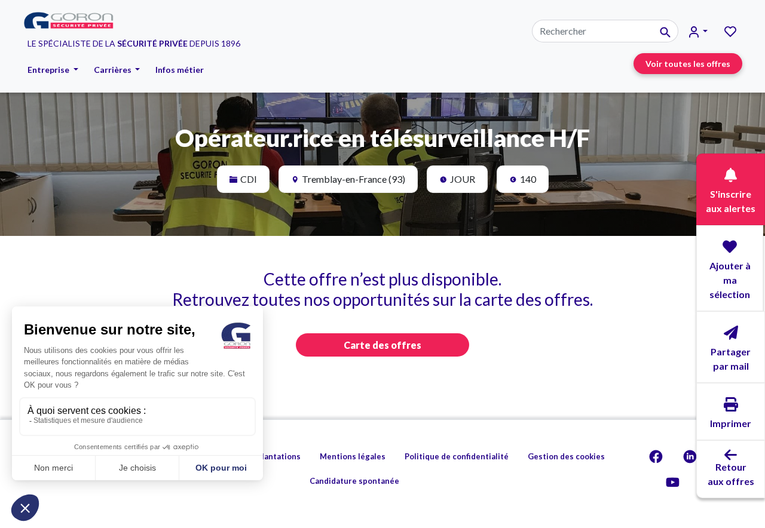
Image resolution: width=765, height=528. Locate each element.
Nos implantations (266, 456)
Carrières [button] (113, 70)
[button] (698, 31)
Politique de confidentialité (457, 456)
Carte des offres (382, 345)
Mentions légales (352, 456)
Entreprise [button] (49, 70)
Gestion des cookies (566, 456)
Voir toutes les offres (687, 64)
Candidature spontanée (354, 481)
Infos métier (179, 70)
